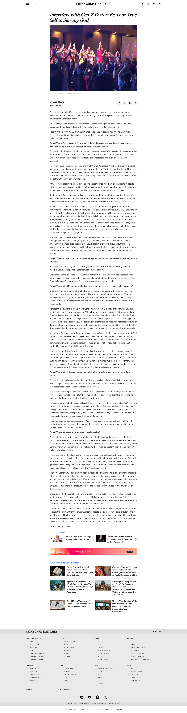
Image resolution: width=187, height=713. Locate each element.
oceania (101, 656)
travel (67, 680)
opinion (29, 665)
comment (34, 671)
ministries (34, 644)
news (32, 641)
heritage (135, 650)
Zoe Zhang (58, 101)
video (129, 665)
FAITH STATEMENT (99, 704)
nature (101, 677)
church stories (36, 659)
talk (133, 677)
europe (101, 647)
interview (135, 680)
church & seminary (106, 668)
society (67, 644)
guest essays (35, 674)
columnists (35, 677)
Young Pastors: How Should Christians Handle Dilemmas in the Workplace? (120, 539)
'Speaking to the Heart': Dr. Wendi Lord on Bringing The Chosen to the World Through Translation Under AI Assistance (80, 586)
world (96, 639)
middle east (103, 659)
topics (32, 650)
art (99, 674)
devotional (69, 668)
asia (99, 644)
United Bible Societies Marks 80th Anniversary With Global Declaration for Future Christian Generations (124, 606)
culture (130, 639)
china (62, 639)
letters (33, 680)
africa (100, 641)
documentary (137, 671)
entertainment (70, 674)
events (101, 671)
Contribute (84, 704)
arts (133, 641)
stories (67, 656)
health (67, 677)
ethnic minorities (138, 656)
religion (67, 650)
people (100, 683)
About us (72, 704)
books (133, 644)
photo (96, 665)
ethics (66, 653)
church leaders (37, 656)
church (134, 668)
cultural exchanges (140, 659)
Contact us (114, 704)
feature (33, 647)
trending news (70, 641)
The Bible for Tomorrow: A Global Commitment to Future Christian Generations (80, 603)
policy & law (69, 647)
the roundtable (37, 653)
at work (67, 671)
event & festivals (139, 653)
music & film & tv (138, 647)
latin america (103, 653)
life (61, 665)
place (100, 680)
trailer (134, 674)
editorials (34, 668)
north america (104, 650)
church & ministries (35, 639)
